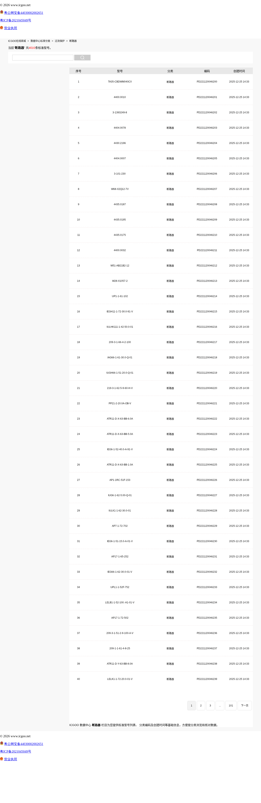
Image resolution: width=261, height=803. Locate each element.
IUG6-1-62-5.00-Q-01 (120, 495)
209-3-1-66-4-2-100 (120, 342)
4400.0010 (120, 97)
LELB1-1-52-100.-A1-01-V (119, 602)
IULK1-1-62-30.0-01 (120, 510)
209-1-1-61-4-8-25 (119, 648)
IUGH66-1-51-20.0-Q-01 (119, 372)
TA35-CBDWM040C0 (120, 81)
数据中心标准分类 (40, 41)
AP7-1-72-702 (120, 526)
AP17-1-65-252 (119, 556)
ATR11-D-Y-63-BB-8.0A (120, 663)
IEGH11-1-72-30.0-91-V (120, 311)
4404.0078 (120, 127)
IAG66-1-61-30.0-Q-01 (119, 357)
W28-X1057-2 (120, 281)
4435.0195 (120, 219)
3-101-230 (120, 173)
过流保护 (60, 41)
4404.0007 (120, 158)
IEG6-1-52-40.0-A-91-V (120, 449)
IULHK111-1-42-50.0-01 (120, 326)
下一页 (244, 705)
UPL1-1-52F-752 (120, 587)
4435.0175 (120, 235)
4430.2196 (120, 143)
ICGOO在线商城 (17, 41)
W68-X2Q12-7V (120, 189)
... (220, 705)
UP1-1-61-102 (120, 296)
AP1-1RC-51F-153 (119, 480)
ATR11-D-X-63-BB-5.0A (120, 434)
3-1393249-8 (120, 112)
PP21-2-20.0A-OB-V (120, 403)
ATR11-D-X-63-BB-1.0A (120, 464)
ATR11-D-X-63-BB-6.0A (120, 418)
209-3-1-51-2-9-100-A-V (119, 633)
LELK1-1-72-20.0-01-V (120, 679)
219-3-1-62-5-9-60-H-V (120, 388)
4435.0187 (120, 204)
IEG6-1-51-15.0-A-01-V (120, 541)
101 (231, 705)
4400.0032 (120, 250)
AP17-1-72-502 (119, 617)
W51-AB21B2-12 (120, 265)
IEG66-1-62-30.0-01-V (119, 571)
